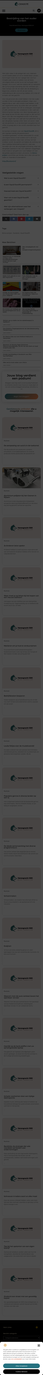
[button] (39, 1345)
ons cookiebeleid (16, 1359)
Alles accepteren (21, 1366)
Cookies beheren (21, 1371)
